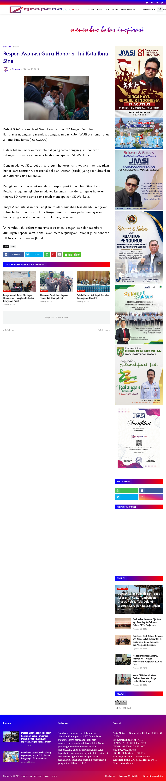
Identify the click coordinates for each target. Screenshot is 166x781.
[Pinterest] (53, 254)
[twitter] (152, 2)
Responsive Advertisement (56, 317)
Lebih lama (103, 330)
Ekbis (115, 9)
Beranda (7, 47)
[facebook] (147, 2)
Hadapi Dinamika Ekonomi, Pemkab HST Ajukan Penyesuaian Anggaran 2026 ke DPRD (147, 660)
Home (91, 9)
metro (16, 47)
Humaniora (148, 9)
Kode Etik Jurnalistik (153, 776)
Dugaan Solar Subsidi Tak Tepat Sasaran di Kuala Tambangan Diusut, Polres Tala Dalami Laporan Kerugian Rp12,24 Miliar (36, 737)
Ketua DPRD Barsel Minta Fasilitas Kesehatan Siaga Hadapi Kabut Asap (144, 678)
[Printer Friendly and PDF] (72, 254)
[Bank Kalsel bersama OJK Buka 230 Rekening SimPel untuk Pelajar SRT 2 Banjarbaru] (123, 623)
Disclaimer (110, 776)
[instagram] (151, 497)
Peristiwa (103, 9)
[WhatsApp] (47, 254)
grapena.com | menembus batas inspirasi (39, 776)
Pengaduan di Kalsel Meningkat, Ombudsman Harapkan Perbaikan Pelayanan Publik (18, 298)
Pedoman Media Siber (129, 776)
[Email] (59, 254)
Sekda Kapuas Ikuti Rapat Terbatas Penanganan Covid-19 (93, 296)
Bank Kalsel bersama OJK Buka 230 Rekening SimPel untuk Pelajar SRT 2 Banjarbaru (147, 622)
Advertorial (128, 9)
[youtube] (157, 2)
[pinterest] (162, 2)
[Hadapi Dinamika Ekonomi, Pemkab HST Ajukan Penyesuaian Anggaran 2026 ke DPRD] (123, 659)
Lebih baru (10, 330)
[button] (160, 9)
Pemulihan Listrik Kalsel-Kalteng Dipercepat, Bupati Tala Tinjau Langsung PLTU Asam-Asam (36, 755)
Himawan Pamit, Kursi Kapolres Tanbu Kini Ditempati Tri (54, 296)
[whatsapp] (126, 490)
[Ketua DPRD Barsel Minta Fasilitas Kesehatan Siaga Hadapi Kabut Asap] (123, 679)
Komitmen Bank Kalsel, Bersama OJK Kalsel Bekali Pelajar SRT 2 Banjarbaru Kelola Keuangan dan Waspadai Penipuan (148, 640)
